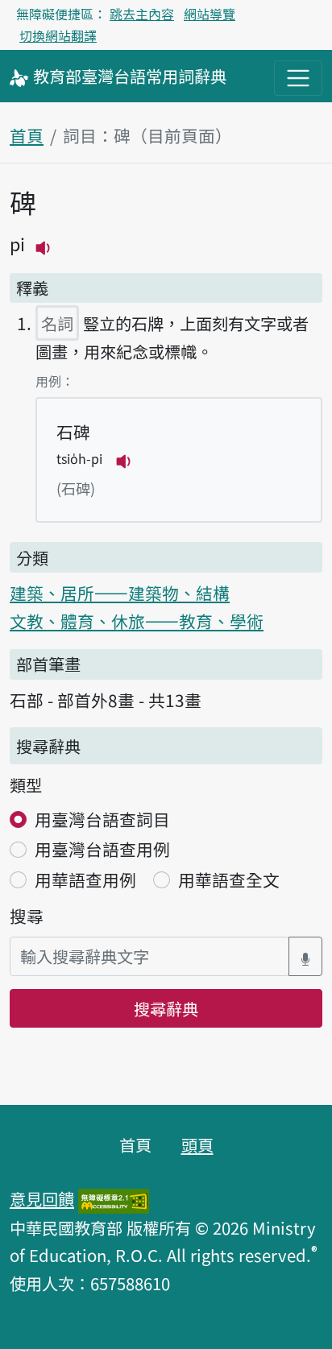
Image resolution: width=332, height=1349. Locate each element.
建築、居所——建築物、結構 (120, 593)
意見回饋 (42, 1198)
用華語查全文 (229, 879)
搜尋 (27, 916)
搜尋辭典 (166, 1008)
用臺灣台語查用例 (102, 849)
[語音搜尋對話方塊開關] (305, 956)
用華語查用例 (85, 879)
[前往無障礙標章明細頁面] (113, 1198)
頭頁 (197, 1144)
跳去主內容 (142, 13)
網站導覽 (209, 13)
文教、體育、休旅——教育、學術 (137, 621)
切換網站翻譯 (58, 35)
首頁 (27, 135)
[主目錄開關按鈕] (298, 78)
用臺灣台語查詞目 (102, 819)
